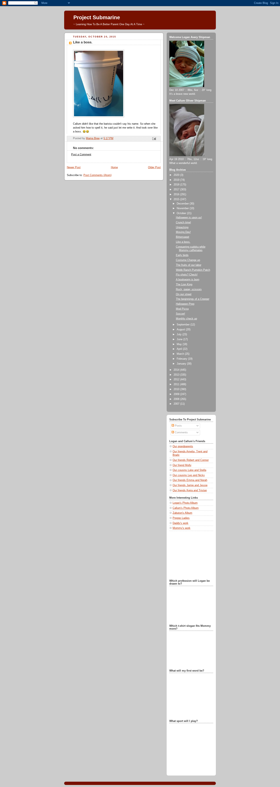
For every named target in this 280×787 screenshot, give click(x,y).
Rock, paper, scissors (189, 289)
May (180, 344)
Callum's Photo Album (186, 508)
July (179, 334)
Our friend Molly (182, 465)
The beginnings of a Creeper (192, 299)
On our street (183, 294)
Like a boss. (183, 242)
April (180, 349)
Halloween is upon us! (189, 217)
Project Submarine (96, 17)
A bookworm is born (187, 279)
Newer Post (74, 167)
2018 (177, 184)
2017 (177, 189)
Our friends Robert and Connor (191, 460)
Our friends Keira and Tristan (190, 490)
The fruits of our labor (188, 265)
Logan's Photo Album (185, 502)
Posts (178, 425)
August (181, 329)
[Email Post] (154, 138)
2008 (177, 399)
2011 (177, 384)
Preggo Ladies (181, 518)
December (183, 203)
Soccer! (180, 313)
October (182, 213)
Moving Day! (183, 232)
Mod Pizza (182, 308)
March (181, 353)
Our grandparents (183, 446)
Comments (181, 432)
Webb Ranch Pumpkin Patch (193, 270)
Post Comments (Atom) (97, 175)
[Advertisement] (189, 554)
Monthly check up (186, 318)
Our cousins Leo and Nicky (189, 475)
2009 (177, 394)
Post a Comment (81, 154)
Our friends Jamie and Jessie (190, 485)
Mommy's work (181, 528)
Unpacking (182, 227)
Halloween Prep (185, 304)
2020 (177, 175)
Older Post (154, 167)
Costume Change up (188, 260)
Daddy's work (180, 523)
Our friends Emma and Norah (190, 480)
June (180, 339)
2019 (177, 179)
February (182, 358)
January (182, 363)
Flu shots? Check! (187, 274)
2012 (177, 379)
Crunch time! (183, 222)
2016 (177, 194)
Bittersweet (182, 237)
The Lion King (184, 284)
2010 (177, 389)
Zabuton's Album (182, 512)
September (183, 324)
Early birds (182, 255)
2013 (177, 374)
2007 (177, 403)
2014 (177, 369)
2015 (177, 199)
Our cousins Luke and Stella (189, 470)
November (183, 208)
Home (114, 167)
